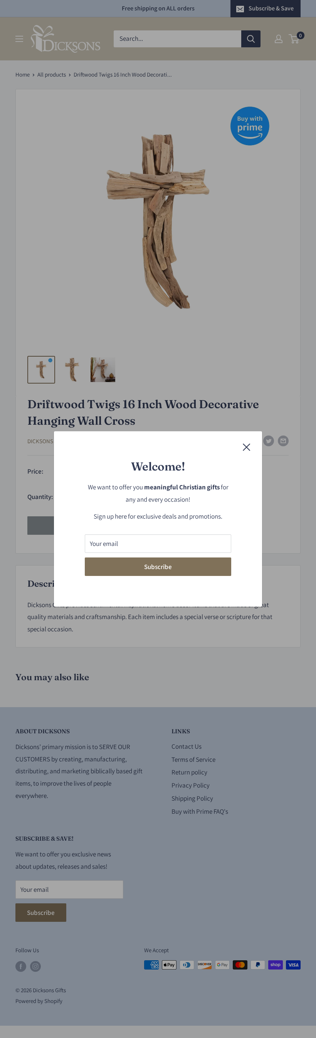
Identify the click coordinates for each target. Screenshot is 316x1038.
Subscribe (158, 566)
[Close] (246, 447)
